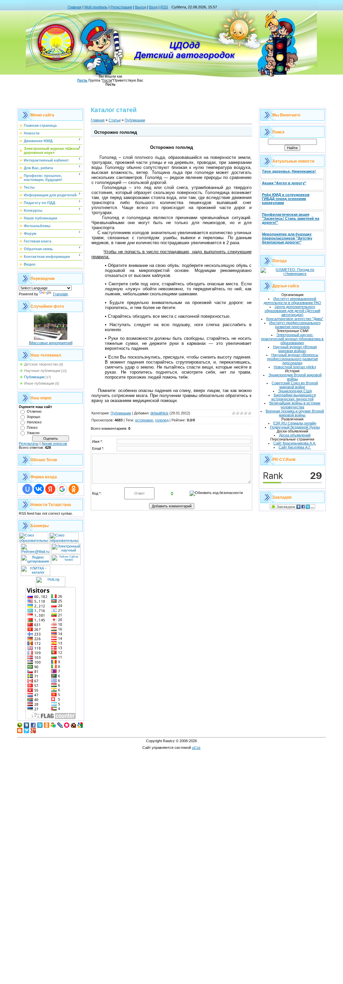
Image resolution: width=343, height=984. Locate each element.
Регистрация (121, 7)
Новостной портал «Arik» (295, 367)
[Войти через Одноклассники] (74, 489)
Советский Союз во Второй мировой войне (295, 385)
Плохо (32, 427)
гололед (161, 420)
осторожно (144, 420)
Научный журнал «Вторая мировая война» (295, 349)
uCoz (196, 748)
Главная (74, 7)
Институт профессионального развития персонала (295, 325)
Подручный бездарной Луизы (295, 427)
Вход (153, 7)
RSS (164, 7)
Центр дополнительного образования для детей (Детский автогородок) (292, 311)
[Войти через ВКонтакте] (39, 489)
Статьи (115, 120)
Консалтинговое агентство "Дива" (294, 319)
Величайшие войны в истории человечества (294, 405)
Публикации (34, 377)
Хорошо (33, 417)
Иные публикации (39, 383)
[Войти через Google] (62, 489)
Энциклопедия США (295, 391)
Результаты (29, 443)
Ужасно (33, 433)
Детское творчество (41, 364)
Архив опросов (54, 443)
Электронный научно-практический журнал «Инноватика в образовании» (292, 339)
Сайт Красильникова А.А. (294, 443)
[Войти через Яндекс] (50, 489)
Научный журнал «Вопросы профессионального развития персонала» (292, 359)
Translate (60, 294)
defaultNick (159, 413)
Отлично (34, 411)
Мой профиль (96, 7)
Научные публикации (42, 371)
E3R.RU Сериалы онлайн (294, 423)
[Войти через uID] (27, 489)
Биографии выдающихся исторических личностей (293, 397)
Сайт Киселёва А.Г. (295, 447)
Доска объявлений (295, 435)
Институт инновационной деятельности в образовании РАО (292, 301)
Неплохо (34, 422)
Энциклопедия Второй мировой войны (295, 377)
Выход (140, 7)
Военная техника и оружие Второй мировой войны (295, 413)
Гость (82, 80)
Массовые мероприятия (50, 343)
